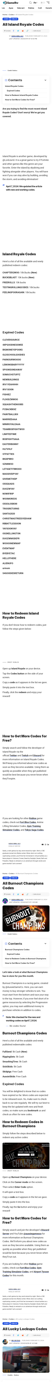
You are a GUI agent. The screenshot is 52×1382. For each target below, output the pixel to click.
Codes (6, 19)
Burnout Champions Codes (17, 949)
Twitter (13, 755)
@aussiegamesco (32, 1233)
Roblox (14, 19)
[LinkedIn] (48, 845)
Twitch (25, 755)
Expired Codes (13, 91)
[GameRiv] (11, 2)
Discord (37, 755)
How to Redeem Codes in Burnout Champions (25, 959)
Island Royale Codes (14, 86)
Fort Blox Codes (28, 822)
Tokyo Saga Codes (34, 830)
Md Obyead (15, 1340)
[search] (30, 3)
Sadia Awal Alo (17, 36)
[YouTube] (42, 845)
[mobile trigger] (47, 3)
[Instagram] (45, 845)
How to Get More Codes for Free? (20, 100)
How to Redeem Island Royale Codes (21, 95)
